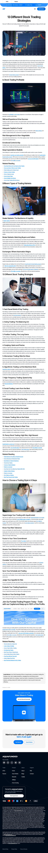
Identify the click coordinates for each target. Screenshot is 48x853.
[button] (35, 9)
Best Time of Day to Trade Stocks (11, 652)
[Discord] (4, 762)
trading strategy (38, 130)
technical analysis (17, 315)
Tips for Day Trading (8, 462)
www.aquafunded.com (18, 810)
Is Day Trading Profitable (9, 646)
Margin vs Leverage (8, 467)
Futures (4, 773)
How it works (29, 742)
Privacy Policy (14, 849)
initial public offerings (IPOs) (29, 245)
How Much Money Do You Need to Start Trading (14, 166)
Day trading (23, 541)
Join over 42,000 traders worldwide (30, 269)
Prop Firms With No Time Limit (10, 656)
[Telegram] (19, 762)
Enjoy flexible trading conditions (23, 519)
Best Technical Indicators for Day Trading (12, 660)
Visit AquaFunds (14, 795)
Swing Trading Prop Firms (9, 658)
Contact (32, 773)
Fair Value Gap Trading (8, 650)
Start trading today (25, 449)
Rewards (14, 776)
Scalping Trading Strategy (9, 471)
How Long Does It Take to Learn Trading (12, 168)
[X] (11, 762)
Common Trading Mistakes (9, 465)
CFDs (3, 770)
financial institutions (9, 383)
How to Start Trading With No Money (11, 180)
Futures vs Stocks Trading (9, 172)
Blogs (23, 773)
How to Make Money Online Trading (11, 654)
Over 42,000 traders (15, 447)
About (23, 770)
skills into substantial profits (10, 265)
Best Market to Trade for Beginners (11, 460)
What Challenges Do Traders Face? (11, 170)
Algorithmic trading (6, 369)
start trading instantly (29, 523)
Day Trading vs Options (9, 475)
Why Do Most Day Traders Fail (10, 644)
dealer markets (7, 220)
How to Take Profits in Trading (10, 648)
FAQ (31, 770)
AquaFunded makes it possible (8, 629)
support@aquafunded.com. (10, 835)
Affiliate (14, 779)
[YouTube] (15, 762)
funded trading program (14, 74)
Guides (23, 776)
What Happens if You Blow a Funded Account (13, 456)
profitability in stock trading (14, 114)
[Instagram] (8, 762)
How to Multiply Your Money (10, 178)
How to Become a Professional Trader (12, 458)
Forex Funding (15, 782)
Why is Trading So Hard (9, 174)
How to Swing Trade (8, 176)
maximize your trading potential (16, 155)
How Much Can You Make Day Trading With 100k (14, 469)
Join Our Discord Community (24, 699)
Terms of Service (23, 849)
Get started (18, 742)
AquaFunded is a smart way (8, 444)
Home (13, 770)
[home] (3, 9)
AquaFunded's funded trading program (33, 264)
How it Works (15, 773)
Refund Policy (5, 849)
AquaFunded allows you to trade (37, 517)
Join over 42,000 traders (33, 158)
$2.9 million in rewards (15, 160)
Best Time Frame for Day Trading (11, 477)
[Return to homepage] (10, 757)
